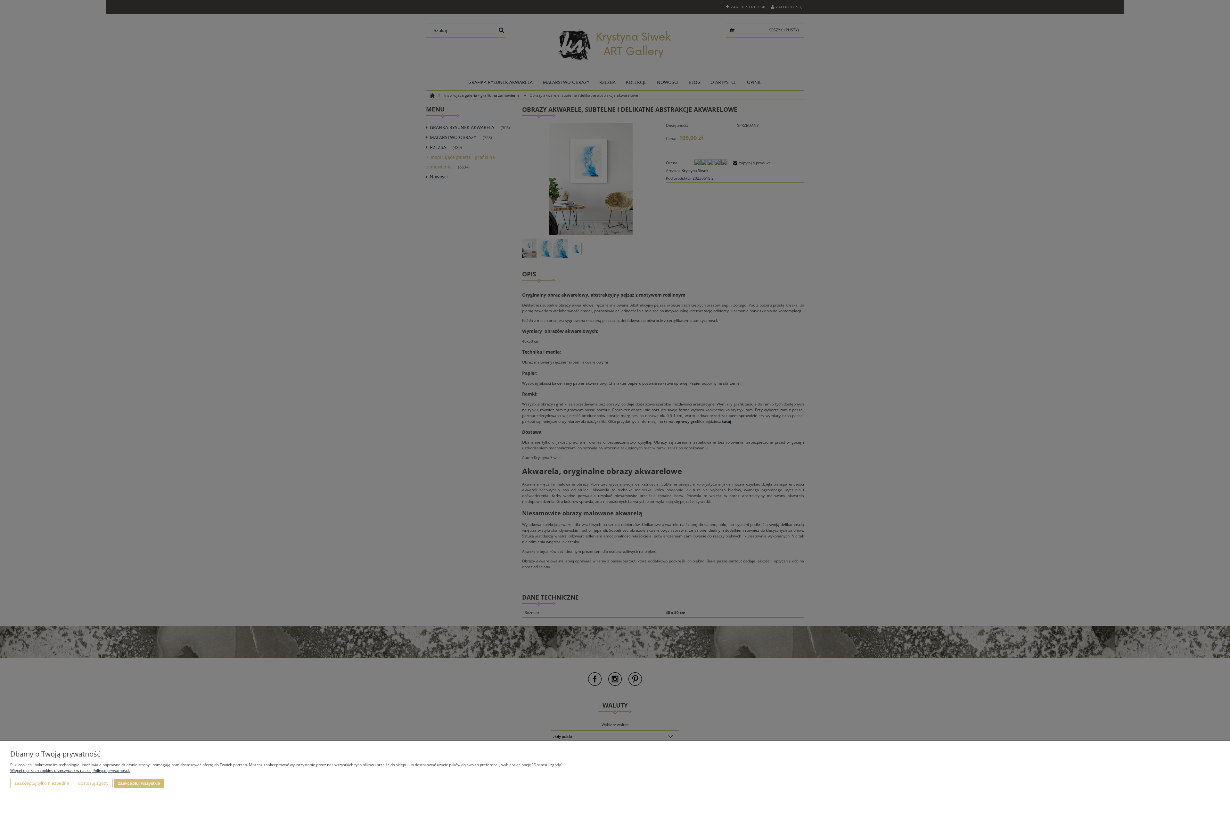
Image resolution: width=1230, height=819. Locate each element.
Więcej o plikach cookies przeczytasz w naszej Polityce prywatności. (70, 770)
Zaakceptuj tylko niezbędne (41, 783)
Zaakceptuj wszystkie (139, 783)
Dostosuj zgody (93, 783)
